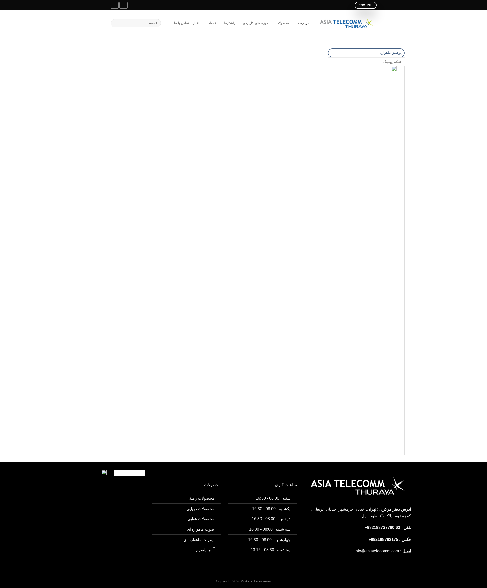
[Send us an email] (123, 5)
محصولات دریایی (200, 509)
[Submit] (115, 23)
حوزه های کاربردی (255, 23)
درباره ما (303, 23)
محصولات (282, 23)
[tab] (366, 52)
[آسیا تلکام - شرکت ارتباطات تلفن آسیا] (346, 23)
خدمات (211, 23)
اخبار (196, 23)
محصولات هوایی (200, 519)
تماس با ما (181, 23)
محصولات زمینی (200, 498)
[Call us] (115, 5)
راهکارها (229, 23)
